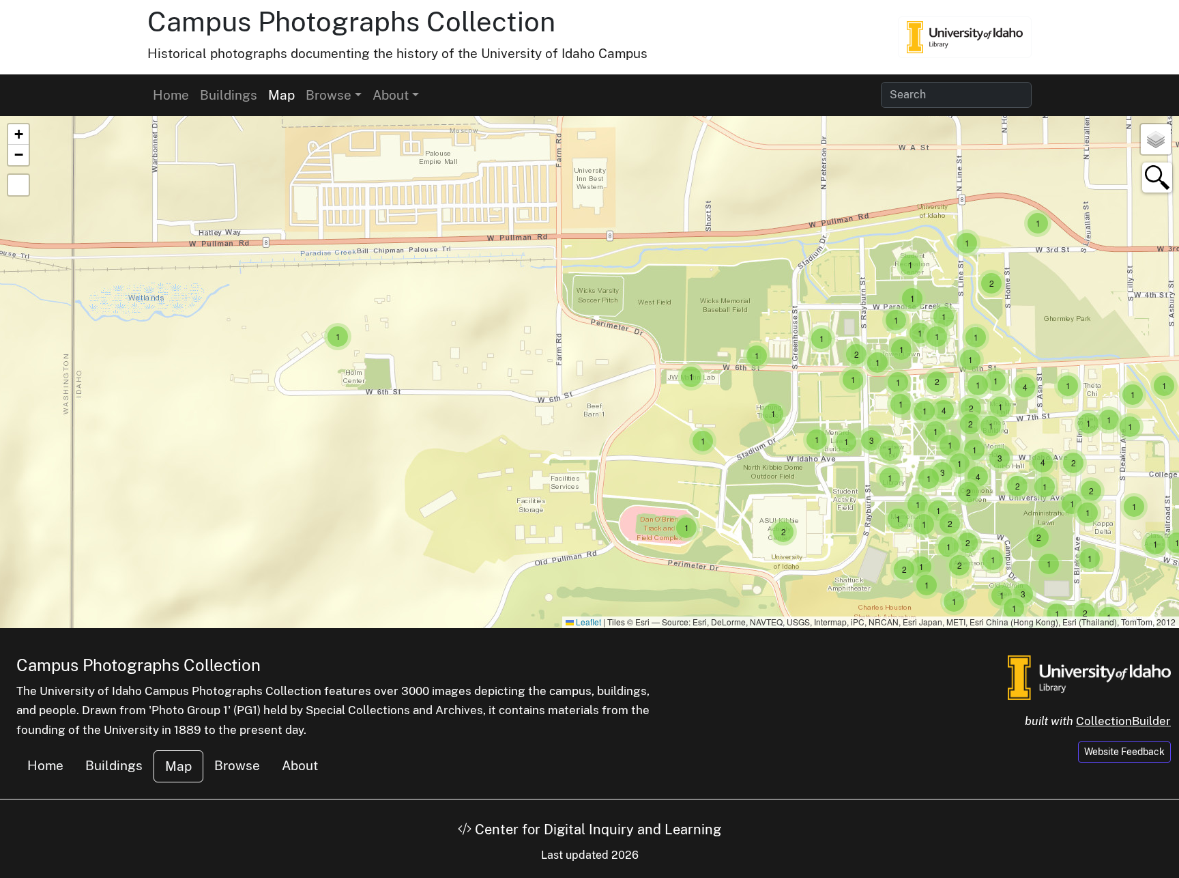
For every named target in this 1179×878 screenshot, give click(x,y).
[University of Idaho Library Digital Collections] (965, 36)
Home (171, 94)
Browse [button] (328, 94)
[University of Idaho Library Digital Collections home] (1089, 675)
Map (281, 94)
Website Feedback (1124, 751)
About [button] (391, 94)
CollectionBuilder (1123, 721)
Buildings (228, 94)
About (300, 765)
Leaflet (587, 621)
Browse (237, 765)
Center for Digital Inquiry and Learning (596, 829)
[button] (337, 336)
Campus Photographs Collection (351, 21)
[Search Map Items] (1157, 177)
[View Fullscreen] (18, 185)
